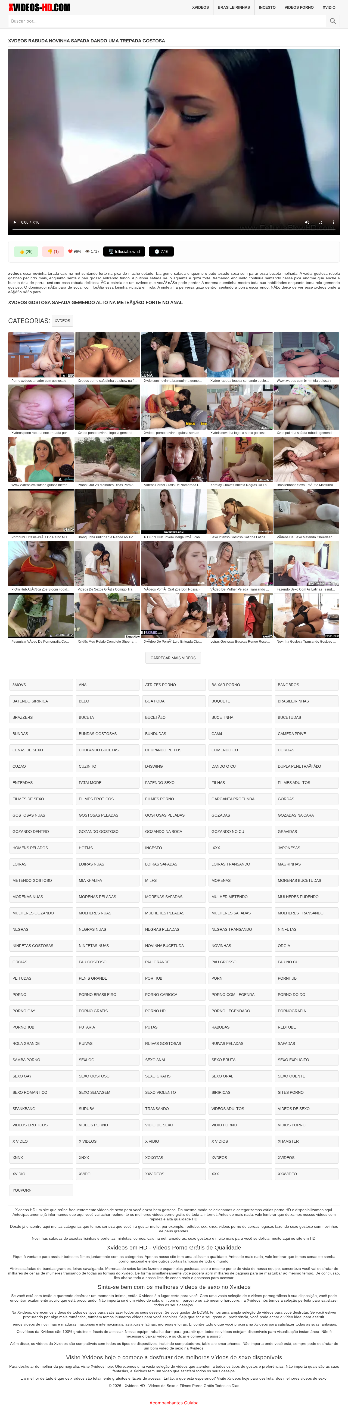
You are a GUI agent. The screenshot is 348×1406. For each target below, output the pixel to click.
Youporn (22, 1190)
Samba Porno (26, 1060)
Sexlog (86, 1060)
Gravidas (287, 831)
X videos (88, 1141)
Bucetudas (289, 717)
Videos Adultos (228, 1109)
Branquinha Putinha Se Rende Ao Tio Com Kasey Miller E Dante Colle (108, 537)
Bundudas (155, 734)
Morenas (221, 880)
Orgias (20, 962)
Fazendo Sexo (160, 782)
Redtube (287, 1027)
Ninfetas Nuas (94, 945)
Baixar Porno (226, 685)
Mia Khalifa (90, 880)
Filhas (218, 782)
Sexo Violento (160, 1092)
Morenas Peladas (97, 897)
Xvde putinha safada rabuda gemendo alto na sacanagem (307, 433)
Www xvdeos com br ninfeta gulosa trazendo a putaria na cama (307, 381)
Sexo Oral (222, 1076)
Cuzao (19, 766)
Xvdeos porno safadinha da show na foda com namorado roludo (108, 381)
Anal (84, 685)
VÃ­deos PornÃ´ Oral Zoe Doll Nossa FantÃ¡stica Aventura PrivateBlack (174, 589)
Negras (20, 929)
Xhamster (288, 1141)
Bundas (20, 734)
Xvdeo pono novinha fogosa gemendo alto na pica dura (108, 433)
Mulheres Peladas (164, 913)
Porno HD (155, 1011)
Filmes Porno (159, 799)
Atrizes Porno (160, 685)
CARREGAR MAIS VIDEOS (173, 657)
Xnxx (84, 1157)
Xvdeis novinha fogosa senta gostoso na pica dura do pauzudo (240, 433)
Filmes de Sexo (28, 799)
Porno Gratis (93, 1011)
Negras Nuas (92, 929)
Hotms (86, 848)
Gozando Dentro (31, 831)
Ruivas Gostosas (163, 1043)
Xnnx (18, 1157)
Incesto (267, 7)
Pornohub (23, 1027)
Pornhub (287, 978)
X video (20, 1141)
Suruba (86, 1109)
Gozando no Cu (228, 831)
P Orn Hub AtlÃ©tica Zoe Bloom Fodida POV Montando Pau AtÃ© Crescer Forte (41, 589)
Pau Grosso (224, 962)
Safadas (286, 1043)
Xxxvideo (287, 1174)
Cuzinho (87, 766)
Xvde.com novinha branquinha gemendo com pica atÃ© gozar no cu (174, 381)
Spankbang (24, 1109)
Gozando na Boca (163, 831)
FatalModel (91, 782)
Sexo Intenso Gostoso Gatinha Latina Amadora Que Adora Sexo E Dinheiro (240, 537)
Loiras (19, 864)
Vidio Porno (224, 1125)
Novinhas (221, 945)
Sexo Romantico (30, 1092)
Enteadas (23, 782)
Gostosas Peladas (98, 815)
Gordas (286, 799)
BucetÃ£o (155, 717)
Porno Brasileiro (97, 994)
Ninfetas (287, 929)
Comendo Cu (225, 750)
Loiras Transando (231, 864)
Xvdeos (62, 320)
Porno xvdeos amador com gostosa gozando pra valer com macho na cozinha (41, 381)
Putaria (87, 1027)
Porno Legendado (231, 1011)
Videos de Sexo (294, 1109)
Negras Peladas (162, 929)
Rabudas (220, 1027)
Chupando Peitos (163, 750)
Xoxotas (154, 1157)
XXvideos (154, 1174)
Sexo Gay (22, 1076)
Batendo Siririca (30, 701)
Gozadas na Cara (296, 815)
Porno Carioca (161, 994)
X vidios (220, 1141)
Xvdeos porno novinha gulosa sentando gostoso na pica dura (174, 433)
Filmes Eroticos (96, 799)
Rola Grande (26, 1043)
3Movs (19, 685)
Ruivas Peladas (227, 1043)
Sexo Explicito (293, 1060)
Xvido (85, 1174)
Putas (151, 1027)
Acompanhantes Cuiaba (174, 1402)
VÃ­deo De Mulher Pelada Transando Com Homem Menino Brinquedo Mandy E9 (240, 589)
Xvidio (329, 7)
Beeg (84, 701)
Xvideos (200, 7)
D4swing (154, 766)
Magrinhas (289, 864)
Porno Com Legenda (233, 994)
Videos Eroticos (30, 1125)
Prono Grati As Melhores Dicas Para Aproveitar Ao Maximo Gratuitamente (108, 485)
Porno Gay (24, 1011)
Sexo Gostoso (94, 1076)
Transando (157, 1109)
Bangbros (288, 685)
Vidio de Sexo (159, 1125)
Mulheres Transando (301, 913)
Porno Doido (291, 994)
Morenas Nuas (28, 897)
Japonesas (289, 848)
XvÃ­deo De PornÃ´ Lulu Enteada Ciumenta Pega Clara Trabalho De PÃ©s (174, 641)
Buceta (86, 717)
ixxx (216, 848)
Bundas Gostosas (98, 734)
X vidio (152, 1141)
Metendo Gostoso (32, 880)
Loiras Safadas (161, 864)
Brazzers (23, 717)
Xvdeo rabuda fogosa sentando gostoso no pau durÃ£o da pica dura (240, 381)
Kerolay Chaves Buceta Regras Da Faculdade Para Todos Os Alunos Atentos (240, 485)
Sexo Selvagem (94, 1092)
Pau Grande (157, 962)
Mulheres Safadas (231, 913)
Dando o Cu (224, 766)
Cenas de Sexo (28, 750)
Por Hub (153, 978)
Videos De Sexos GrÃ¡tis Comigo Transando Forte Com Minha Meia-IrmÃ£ (108, 589)
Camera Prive (292, 734)
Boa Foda (154, 701)
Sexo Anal (155, 1060)
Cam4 (217, 734)
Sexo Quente (291, 1076)
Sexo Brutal (225, 1060)
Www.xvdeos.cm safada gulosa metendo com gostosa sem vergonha (41, 485)
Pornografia (292, 1011)
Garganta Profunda (233, 799)
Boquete (221, 701)
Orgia (284, 945)
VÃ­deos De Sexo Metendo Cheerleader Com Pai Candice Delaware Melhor (307, 537)
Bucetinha (222, 717)
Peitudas (22, 978)
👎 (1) (53, 251)
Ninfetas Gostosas (33, 945)
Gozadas (221, 815)
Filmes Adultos (294, 782)
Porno (19, 994)
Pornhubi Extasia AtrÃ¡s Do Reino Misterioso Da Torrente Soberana (41, 537)
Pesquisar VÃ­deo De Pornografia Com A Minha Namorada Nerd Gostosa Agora (41, 641)
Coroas (286, 750)
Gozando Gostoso (99, 831)
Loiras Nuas (91, 864)
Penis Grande (93, 978)
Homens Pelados (30, 848)
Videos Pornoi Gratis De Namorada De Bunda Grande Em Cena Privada (174, 485)
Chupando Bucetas (99, 750)
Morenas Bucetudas (299, 880)
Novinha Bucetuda (164, 945)
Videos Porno (299, 7)
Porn (217, 978)
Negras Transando (232, 929)
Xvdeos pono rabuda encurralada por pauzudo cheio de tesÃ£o (41, 433)
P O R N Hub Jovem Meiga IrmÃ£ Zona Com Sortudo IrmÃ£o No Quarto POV (174, 537)
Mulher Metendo (230, 897)
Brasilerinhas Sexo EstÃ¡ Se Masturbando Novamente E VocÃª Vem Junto (307, 485)
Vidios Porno (292, 1125)
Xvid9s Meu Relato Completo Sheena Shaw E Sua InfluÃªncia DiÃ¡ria (108, 641)
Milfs (151, 880)
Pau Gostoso (93, 962)
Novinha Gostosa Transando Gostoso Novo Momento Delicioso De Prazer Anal (307, 641)
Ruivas (85, 1043)
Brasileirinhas (234, 7)
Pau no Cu (288, 962)
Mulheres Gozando (33, 913)
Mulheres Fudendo (298, 897)
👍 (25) (26, 251)
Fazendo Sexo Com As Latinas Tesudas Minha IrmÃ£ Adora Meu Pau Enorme (307, 589)
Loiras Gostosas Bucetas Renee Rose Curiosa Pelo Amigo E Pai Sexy (240, 641)
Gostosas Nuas (29, 815)
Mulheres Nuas (95, 913)
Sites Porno (291, 1092)
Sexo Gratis (157, 1076)
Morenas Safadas (163, 897)
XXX (215, 1174)
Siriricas (221, 1092)
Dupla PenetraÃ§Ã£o (299, 766)
